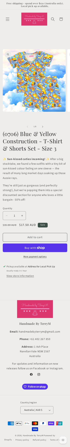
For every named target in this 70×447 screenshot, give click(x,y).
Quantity (7, 208)
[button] (7, 19)
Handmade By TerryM (33, 435)
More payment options (35, 256)
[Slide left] (27, 126)
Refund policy (39, 439)
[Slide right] (42, 126)
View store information (20, 276)
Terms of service (58, 439)
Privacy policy (22, 439)
